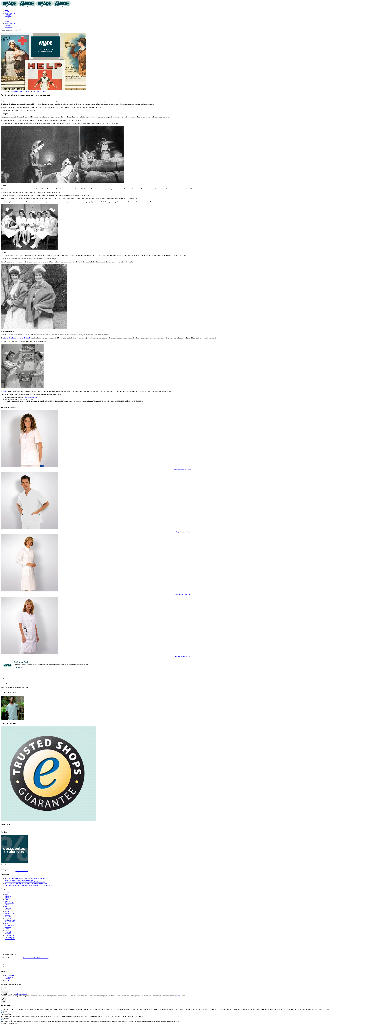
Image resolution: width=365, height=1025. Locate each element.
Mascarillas (8, 916)
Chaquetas (8, 901)
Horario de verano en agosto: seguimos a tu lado (19, 880)
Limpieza (7, 915)
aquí (179, 996)
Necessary (6, 1013)
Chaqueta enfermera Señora (182, 470)
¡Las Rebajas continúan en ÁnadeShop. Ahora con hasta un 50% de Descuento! (28, 885)
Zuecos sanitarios (10, 939)
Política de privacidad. (30, 958)
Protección (8, 927)
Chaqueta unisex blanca (182, 532)
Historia (20, 91)
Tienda (7, 980)
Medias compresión (10, 920)
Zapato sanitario (9, 935)
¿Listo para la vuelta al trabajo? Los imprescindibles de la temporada (25, 878)
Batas (6, 894)
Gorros (7, 910)
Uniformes (27, 91)
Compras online (9, 903)
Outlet (6, 923)
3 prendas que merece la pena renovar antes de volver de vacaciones (25, 882)
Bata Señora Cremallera (182, 594)
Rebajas (7, 928)
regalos (7, 930)
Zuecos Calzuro (9, 937)
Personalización (9, 925)
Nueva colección (10, 922)
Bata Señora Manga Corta (182, 656)
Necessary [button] (4, 1011)
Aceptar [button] (183, 996)
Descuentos (8, 908)
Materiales (8, 918)
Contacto (7, 979)
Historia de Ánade (10, 913)
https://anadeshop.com (30, 397)
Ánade (7, 892)
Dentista (7, 906)
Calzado (7, 898)
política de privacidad (21, 871)
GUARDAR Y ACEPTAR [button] (9, 1023)
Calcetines (8, 896)
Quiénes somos (9, 975)
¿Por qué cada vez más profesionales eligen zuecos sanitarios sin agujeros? (27, 883)
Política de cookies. (42, 958)
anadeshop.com (18, 667)
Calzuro (7, 899)
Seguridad (8, 932)
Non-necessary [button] (5, 1018)
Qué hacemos (9, 977)
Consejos (15, 91)
